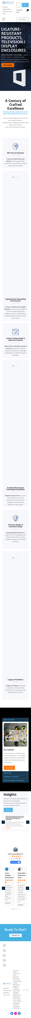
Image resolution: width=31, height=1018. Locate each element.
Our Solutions (15, 719)
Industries (15, 773)
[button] (3, 822)
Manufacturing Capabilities (15, 780)
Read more (10, 904)
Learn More (9, 768)
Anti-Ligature (22, 19)
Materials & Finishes (15, 776)
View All (8, 810)
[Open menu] (3, 19)
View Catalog (8, 65)
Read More (13, 825)
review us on (14, 862)
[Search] (25, 5)
